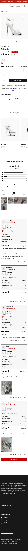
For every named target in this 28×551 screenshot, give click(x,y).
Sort (14, 216)
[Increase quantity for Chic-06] (7, 80)
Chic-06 (9, 228)
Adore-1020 (24, 144)
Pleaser (3, 143)
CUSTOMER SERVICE (6, 500)
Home (2, 11)
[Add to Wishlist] (18, 120)
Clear (2, 63)
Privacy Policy (14, 541)
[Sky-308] (10, 129)
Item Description (6, 94)
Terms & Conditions (6, 541)
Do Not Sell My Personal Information (10, 543)
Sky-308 (3, 144)
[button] (8, 54)
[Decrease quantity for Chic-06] (2, 80)
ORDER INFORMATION (6, 505)
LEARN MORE (4, 511)
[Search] (23, 6)
